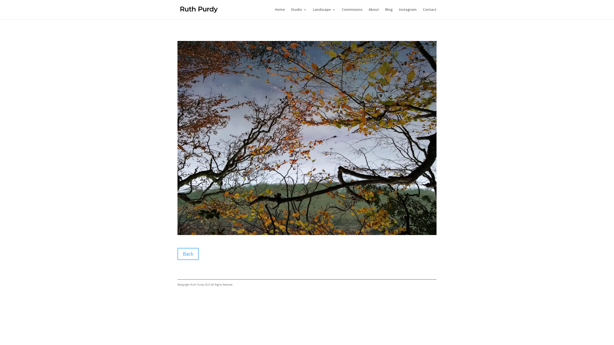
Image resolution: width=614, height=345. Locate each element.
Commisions (352, 10)
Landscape (322, 10)
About (374, 10)
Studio (296, 10)
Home (280, 10)
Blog (389, 10)
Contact (430, 10)
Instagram (408, 10)
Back (188, 254)
